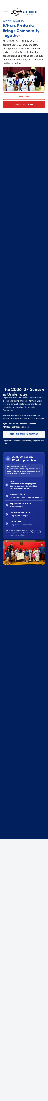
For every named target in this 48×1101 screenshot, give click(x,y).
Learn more (24, 96)
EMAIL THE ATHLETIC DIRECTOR (24, 434)
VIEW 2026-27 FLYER (24, 105)
